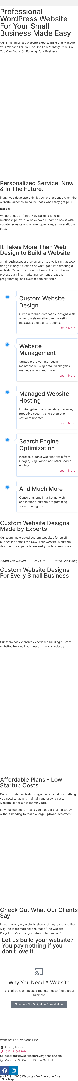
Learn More (67, 328)
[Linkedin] (13, 1070)
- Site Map (7, 1079)
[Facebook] (4, 1070)
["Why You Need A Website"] (39, 971)
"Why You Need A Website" (39, 982)
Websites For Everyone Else (19, 1040)
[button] (39, 3)
